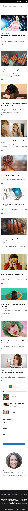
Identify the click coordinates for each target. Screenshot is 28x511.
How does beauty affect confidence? (12, 141)
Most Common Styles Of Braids (11, 175)
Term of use (5, 428)
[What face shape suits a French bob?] (14, 329)
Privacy (4, 425)
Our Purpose (5, 422)
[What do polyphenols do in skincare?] (14, 194)
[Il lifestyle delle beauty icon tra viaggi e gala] (14, 23)
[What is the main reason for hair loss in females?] (14, 294)
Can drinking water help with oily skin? (13, 372)
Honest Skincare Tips (6, 202)
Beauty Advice (4, 173)
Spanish (3, 67)
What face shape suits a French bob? (12, 341)
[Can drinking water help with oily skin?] (14, 361)
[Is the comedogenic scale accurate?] (14, 262)
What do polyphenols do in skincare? (12, 204)
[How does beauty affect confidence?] (14, 128)
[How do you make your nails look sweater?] (14, 226)
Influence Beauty (5, 33)
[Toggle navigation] (1, 1)
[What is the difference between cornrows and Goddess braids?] (14, 91)
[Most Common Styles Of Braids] (14, 163)
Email (4, 437)
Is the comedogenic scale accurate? (12, 274)
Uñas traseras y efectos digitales (11, 70)
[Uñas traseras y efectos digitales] (14, 58)
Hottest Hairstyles (6, 101)
